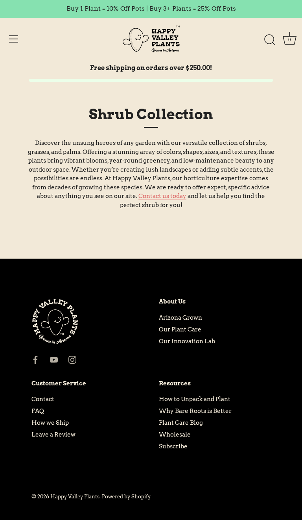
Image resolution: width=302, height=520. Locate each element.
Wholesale (175, 434)
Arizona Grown (180, 317)
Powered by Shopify (126, 497)
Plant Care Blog (181, 422)
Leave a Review (53, 434)
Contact (42, 399)
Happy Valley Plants (74, 497)
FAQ (37, 411)
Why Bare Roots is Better (195, 411)
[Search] (269, 40)
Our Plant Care (180, 329)
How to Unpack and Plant (194, 399)
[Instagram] (72, 359)
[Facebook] (35, 359)
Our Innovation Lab (187, 341)
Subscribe (173, 446)
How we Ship (50, 422)
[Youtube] (54, 359)
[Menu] (13, 39)
